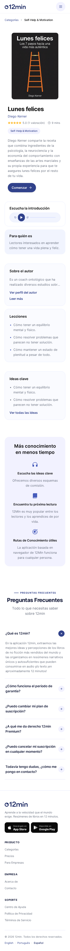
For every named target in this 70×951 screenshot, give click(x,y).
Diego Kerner (17, 116)
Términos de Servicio (18, 920)
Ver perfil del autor (23, 292)
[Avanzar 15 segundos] (27, 217)
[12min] (15, 6)
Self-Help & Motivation (24, 130)
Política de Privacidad (18, 913)
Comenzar (19, 188)
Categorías (11, 20)
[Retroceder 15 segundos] (15, 217)
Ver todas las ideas (24, 413)
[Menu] (60, 6)
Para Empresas (14, 862)
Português (23, 942)
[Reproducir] (21, 217)
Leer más (16, 299)
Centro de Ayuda (15, 907)
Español (38, 942)
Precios (9, 856)
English (9, 942)
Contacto (10, 888)
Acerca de (11, 881)
